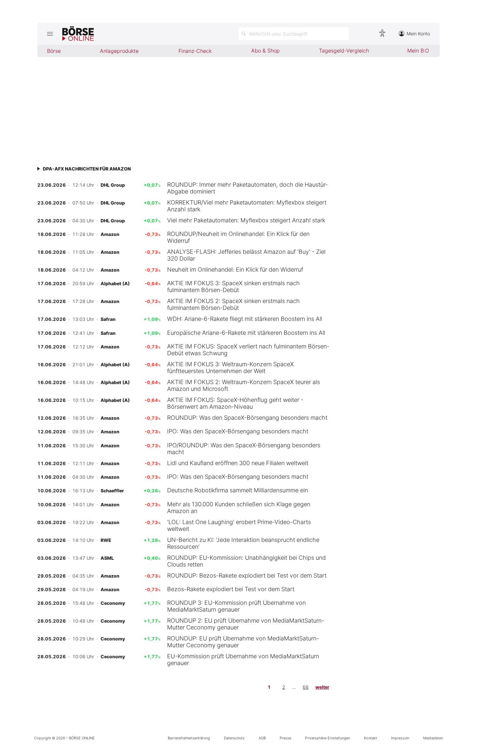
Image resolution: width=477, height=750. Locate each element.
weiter (322, 687)
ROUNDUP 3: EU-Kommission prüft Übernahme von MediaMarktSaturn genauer (236, 606)
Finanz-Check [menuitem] (195, 51)
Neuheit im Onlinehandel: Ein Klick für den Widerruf (235, 269)
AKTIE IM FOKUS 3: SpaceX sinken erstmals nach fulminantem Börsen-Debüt (233, 286)
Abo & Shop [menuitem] (265, 50)
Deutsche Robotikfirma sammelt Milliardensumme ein (237, 490)
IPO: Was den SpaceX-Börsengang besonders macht (237, 431)
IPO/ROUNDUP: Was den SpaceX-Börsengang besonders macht (243, 448)
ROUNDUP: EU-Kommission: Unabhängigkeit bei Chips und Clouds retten (246, 561)
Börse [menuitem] (54, 51)
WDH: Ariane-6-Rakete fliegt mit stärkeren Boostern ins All (244, 318)
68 (306, 687)
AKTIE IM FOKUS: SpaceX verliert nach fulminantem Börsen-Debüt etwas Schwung (248, 350)
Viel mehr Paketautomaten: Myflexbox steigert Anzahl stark (246, 220)
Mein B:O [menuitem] (418, 50)
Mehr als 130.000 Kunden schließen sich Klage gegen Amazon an (238, 507)
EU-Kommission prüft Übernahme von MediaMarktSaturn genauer (243, 659)
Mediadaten (433, 738)
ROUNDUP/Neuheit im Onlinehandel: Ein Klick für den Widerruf (238, 237)
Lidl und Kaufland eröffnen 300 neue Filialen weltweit (237, 463)
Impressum (400, 738)
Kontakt (370, 738)
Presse (285, 738)
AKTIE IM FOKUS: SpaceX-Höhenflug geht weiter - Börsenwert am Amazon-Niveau (235, 403)
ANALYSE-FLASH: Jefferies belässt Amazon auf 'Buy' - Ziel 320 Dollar (246, 255)
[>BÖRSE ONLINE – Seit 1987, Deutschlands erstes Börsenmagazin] (78, 34)
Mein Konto (418, 33)
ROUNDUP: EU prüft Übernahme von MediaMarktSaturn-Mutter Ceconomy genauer (243, 642)
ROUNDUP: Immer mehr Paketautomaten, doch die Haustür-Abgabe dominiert (247, 188)
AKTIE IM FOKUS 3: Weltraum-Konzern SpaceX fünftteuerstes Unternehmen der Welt (230, 367)
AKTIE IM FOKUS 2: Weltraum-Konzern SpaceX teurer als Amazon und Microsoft (243, 385)
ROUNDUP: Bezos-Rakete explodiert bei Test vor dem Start (246, 575)
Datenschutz (234, 738)
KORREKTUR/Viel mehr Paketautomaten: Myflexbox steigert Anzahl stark (246, 206)
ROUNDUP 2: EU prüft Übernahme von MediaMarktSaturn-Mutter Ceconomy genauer (245, 624)
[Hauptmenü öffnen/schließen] (49, 34)
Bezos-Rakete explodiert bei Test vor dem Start (230, 589)
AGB (262, 738)
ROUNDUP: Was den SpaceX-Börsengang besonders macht (247, 417)
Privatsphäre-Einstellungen (327, 738)
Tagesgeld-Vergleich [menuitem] (344, 50)
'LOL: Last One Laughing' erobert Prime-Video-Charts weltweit (239, 525)
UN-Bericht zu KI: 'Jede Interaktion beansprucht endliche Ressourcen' (243, 543)
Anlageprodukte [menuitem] (119, 51)
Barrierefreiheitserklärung (189, 738)
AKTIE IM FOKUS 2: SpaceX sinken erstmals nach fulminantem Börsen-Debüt (233, 304)
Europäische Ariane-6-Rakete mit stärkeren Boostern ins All (246, 332)
